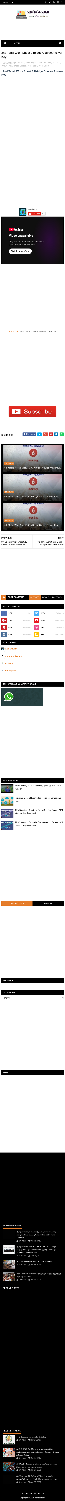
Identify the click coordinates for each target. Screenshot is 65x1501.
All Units (56, 63)
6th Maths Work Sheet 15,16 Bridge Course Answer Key (31, 496)
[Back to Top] (43, 1493)
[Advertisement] (32, 111)
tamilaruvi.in (11, 649)
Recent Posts (17, 903)
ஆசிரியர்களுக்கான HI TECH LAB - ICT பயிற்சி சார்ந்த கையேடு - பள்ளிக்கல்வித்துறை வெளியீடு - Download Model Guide (36, 1250)
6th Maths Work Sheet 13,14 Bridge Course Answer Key (31, 525)
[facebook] (45, 2)
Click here (14, 331)
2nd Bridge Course (34, 63)
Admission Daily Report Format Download (34, 1261)
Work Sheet (44, 66)
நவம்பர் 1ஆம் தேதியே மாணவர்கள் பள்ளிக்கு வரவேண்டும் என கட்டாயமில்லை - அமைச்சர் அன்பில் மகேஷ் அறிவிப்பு (38, 1452)
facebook (57, 597)
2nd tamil (47, 63)
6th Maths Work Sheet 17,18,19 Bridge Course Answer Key (32, 468)
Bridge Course (20, 66)
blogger (34, 597)
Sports (7, 998)
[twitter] (49, 2)
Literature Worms (13, 656)
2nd (22, 63)
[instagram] (58, 2)
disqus (45, 597)
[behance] (62, 2)
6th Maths (9, 463)
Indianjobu (10, 670)
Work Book (32, 66)
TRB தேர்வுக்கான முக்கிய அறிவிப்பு (31, 1437)
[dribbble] (53, 2)
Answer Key (7, 66)
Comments (48, 903)
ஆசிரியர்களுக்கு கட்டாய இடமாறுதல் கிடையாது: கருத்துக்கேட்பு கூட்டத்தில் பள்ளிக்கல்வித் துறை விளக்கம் (36, 1235)
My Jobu (9, 663)
